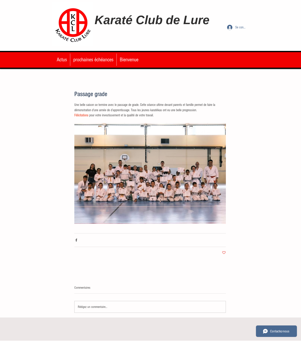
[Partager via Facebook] (76, 240)
